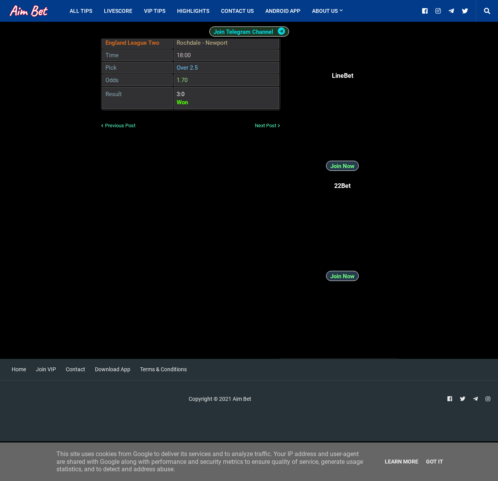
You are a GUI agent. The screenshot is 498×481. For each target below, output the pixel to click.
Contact (75, 369)
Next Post (265, 125)
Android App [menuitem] (282, 11)
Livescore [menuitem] (118, 11)
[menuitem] (354, 11)
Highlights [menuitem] (193, 11)
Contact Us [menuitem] (237, 11)
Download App (112, 369)
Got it (434, 461)
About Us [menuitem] (325, 11)
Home (19, 369)
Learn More (401, 461)
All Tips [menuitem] (81, 11)
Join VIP (46, 369)
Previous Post (120, 125)
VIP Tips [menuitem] (154, 11)
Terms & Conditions (163, 369)
